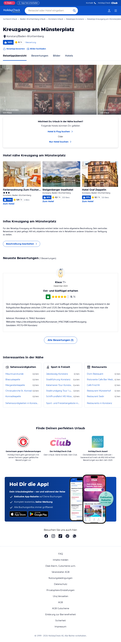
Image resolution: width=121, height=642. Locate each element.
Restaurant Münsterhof (99, 390)
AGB (60, 602)
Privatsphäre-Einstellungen (60, 590)
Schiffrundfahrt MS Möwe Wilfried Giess (59, 396)
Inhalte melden (60, 560)
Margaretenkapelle (15, 385)
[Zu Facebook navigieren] (46, 536)
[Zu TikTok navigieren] (60, 536)
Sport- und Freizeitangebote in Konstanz (63, 403)
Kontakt (89, 3)
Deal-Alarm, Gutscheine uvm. (60, 566)
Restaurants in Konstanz (99, 403)
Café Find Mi (93, 385)
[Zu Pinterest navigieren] (67, 536)
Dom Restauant (95, 374)
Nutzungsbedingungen (60, 578)
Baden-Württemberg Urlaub (32, 19)
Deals (8, 3)
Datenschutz (60, 584)
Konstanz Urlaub (55, 19)
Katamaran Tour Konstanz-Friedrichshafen (59, 385)
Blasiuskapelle (12, 379)
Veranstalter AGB (61, 572)
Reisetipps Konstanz (75, 19)
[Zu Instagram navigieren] (53, 536)
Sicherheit (60, 620)
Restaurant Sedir (95, 396)
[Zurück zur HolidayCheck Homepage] (12, 10)
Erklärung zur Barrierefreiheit (60, 614)
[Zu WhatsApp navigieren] (74, 536)
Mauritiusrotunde (14, 374)
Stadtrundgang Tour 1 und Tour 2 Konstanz (59, 390)
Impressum (60, 626)
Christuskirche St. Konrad (18, 390)
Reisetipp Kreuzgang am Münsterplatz (104, 19)
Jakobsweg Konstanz (57, 374)
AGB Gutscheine (60, 608)
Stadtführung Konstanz (58, 379)
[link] (109, 11)
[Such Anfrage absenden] (74, 10)
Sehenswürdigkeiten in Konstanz (22, 403)
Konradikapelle (13, 396)
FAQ (60, 553)
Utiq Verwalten (60, 596)
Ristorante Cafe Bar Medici (100, 379)
